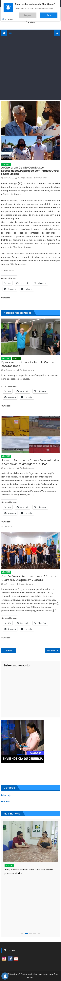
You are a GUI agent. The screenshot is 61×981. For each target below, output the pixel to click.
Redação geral (25, 177)
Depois (36, 14)
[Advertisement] (30, 67)
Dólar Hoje (6, 795)
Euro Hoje (5, 801)
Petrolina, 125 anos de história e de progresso (10, 650)
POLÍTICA (17, 358)
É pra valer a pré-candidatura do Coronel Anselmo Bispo (27, 364)
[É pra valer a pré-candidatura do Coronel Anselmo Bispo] (30, 337)
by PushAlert (9, 17)
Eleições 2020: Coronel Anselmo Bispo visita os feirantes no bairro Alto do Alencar (53, 650)
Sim (51, 14)
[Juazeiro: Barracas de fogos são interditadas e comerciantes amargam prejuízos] (30, 434)
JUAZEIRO (6, 164)
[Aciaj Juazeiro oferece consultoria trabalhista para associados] (30, 841)
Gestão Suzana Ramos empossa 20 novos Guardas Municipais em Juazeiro (28, 578)
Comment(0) (42, 177)
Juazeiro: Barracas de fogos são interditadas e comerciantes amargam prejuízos (30, 462)
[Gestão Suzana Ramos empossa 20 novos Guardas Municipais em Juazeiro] (30, 550)
